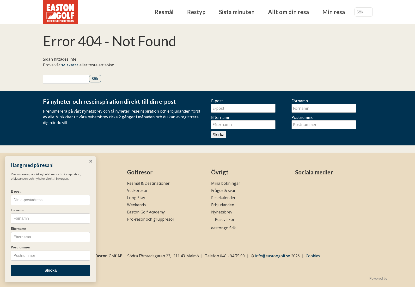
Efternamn (220, 117)
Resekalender (223, 197)
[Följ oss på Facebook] (298, 184)
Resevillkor (225, 219)
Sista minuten (237, 11)
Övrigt (219, 172)
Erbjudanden (222, 204)
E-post (217, 100)
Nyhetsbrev (221, 212)
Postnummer (303, 117)
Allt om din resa (288, 11)
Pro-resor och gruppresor (150, 219)
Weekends (136, 204)
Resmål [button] (164, 11)
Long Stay (136, 197)
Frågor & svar (223, 190)
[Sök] (369, 12)
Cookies (313, 255)
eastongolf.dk (223, 227)
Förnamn (300, 100)
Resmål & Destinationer (148, 183)
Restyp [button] (196, 11)
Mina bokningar (225, 183)
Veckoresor (137, 190)
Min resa (333, 11)
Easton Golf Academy (146, 212)
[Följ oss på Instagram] (307, 184)
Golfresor (140, 172)
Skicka (218, 134)
